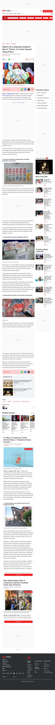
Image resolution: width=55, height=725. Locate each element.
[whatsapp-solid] (22, 90)
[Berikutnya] (35, 513)
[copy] (32, 90)
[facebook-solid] (25, 90)
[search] (41, 11)
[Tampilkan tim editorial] (34, 424)
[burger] (52, 14)
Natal (30, 100)
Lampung (10, 94)
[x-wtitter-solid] (29, 90)
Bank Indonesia (13, 96)
